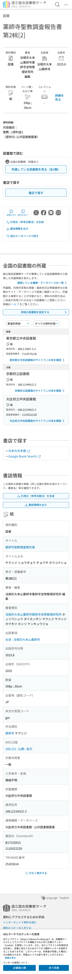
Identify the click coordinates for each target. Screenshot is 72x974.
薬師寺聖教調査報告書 (20, 547)
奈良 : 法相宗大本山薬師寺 (22, 639)
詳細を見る (59, 97)
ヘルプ (15, 304)
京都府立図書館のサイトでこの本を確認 (38, 390)
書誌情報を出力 (19, 228)
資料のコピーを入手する (17, 928)
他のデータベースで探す (24, 236)
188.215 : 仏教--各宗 (18, 749)
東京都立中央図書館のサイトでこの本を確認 (35, 360)
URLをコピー (23, 214)
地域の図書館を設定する (35, 312)
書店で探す (36, 192)
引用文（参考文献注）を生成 (27, 222)
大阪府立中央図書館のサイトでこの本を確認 (35, 421)
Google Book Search (22, 456)
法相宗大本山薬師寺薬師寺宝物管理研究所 (33, 614)
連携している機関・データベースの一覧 (40, 283)
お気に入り (11, 214)
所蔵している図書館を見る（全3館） (36, 169)
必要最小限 (19, 968)
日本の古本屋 (17, 450)
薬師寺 (9, 733)
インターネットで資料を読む (20, 922)
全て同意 (54, 968)
